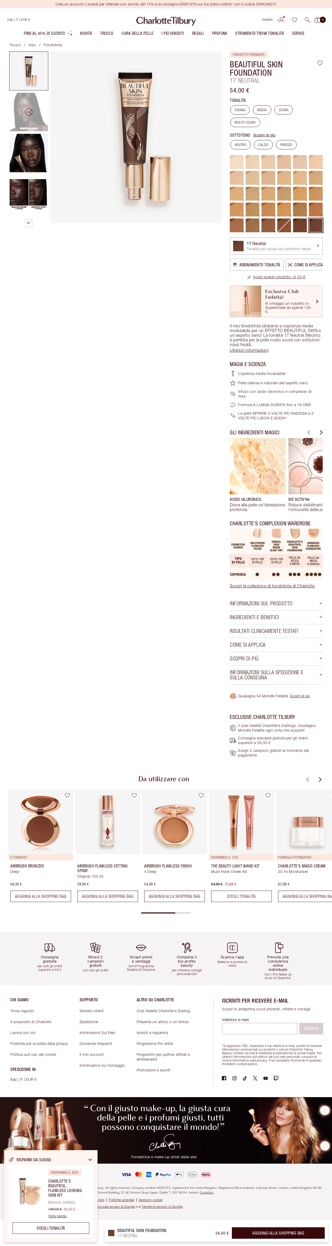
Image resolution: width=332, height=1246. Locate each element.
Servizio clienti (92, 1011)
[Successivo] (321, 432)
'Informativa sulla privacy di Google (109, 1207)
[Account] (281, 19)
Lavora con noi (23, 1032)
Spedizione (89, 1021)
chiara (240, 110)
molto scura (245, 122)
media (262, 110)
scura (284, 110)
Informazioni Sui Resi (98, 1032)
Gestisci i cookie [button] (151, 1200)
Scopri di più (264, 135)
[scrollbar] (166, 912)
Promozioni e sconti (154, 1070)
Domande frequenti (96, 1043)
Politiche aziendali (121, 1200)
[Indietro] (308, 432)
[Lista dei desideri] (294, 20)
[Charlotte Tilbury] (166, 19)
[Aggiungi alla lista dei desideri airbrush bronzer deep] (67, 795)
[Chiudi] (90, 1160)
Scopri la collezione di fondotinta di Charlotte (272, 586)
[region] (51, 1196)
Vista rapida (57, 1216)
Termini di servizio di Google (162, 1207)
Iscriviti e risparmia (152, 1032)
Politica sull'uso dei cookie (33, 1054)
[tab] (28, 70)
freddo (286, 145)
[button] (307, 20)
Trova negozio (22, 1011)
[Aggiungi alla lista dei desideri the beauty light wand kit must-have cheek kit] (268, 795)
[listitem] (48, 34)
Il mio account (92, 1054)
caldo (263, 145)
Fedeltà (267, 20)
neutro (240, 145)
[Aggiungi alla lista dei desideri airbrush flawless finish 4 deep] (201, 795)
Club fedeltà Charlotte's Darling (163, 1011)
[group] (258, 475)
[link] (276, 277)
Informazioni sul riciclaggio (102, 1065)
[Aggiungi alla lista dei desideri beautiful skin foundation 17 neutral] (320, 63)
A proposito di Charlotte (30, 1021)
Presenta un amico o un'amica (163, 1021)
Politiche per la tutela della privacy (39, 1043)
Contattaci (207, 1192)
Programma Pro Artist (155, 1043)
